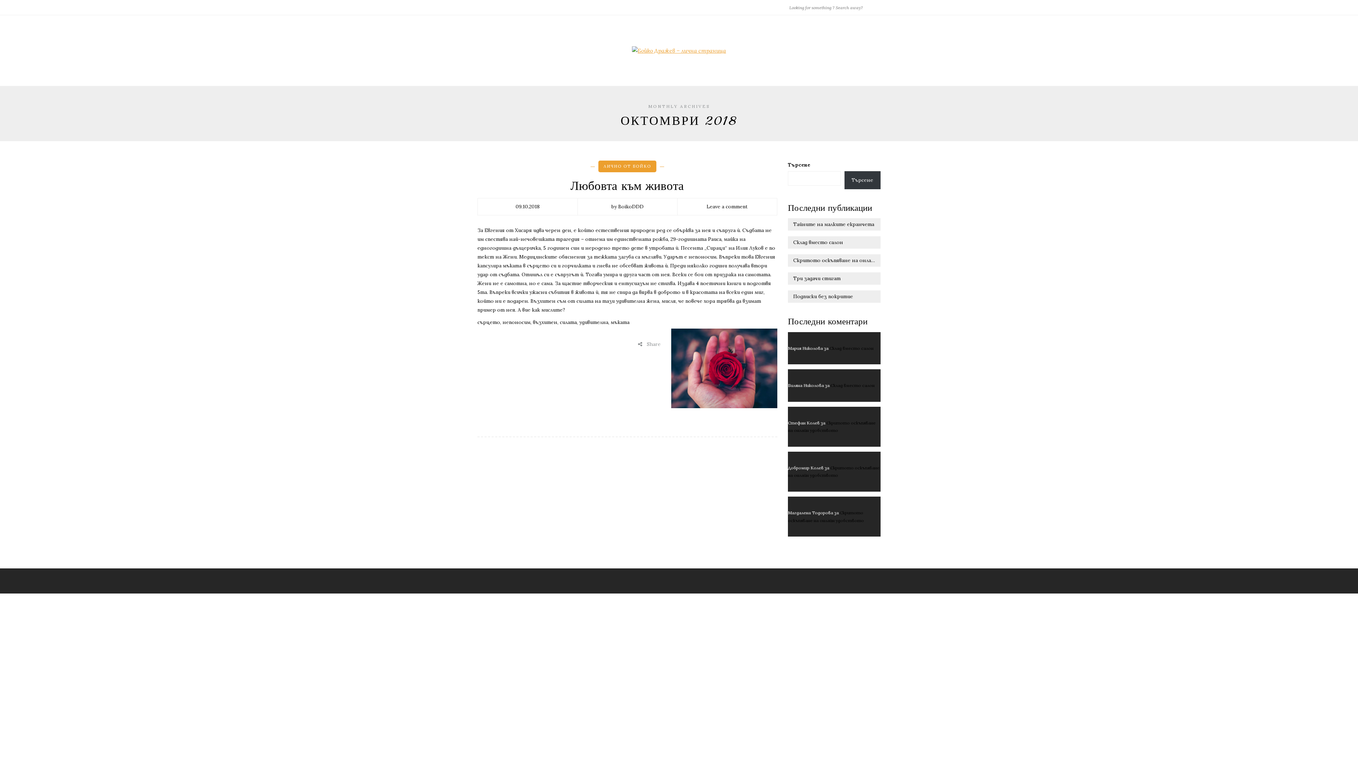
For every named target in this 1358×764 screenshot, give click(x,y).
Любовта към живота (627, 186)
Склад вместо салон (818, 242)
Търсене (799, 165)
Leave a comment (727, 206)
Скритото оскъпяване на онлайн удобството (837, 260)
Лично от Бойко (627, 166)
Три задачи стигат (817, 278)
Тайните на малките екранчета (833, 224)
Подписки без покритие (823, 296)
